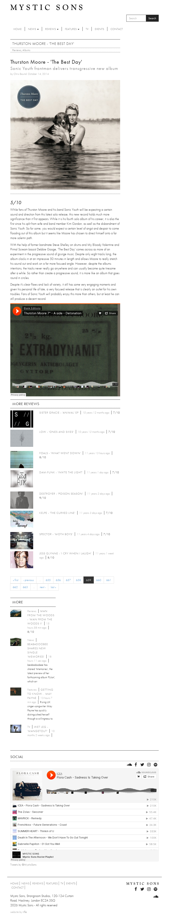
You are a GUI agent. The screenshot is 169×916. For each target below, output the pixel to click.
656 (58, 580)
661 (108, 580)
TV (87, 29)
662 (15, 587)
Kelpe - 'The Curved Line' (57, 513)
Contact (116, 29)
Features (71, 29)
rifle (25, 912)
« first (15, 580)
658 (78, 580)
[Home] (46, 7)
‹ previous (28, 580)
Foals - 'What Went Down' (60, 453)
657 (68, 580)
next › (43, 587)
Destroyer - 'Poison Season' (61, 493)
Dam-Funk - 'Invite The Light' (61, 472)
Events (99, 29)
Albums (26, 50)
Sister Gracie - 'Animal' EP (59, 412)
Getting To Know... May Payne (40, 694)
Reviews (50, 29)
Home (17, 29)
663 (25, 587)
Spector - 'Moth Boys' (56, 534)
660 (98, 580)
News (32, 29)
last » (53, 587)
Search (152, 18)
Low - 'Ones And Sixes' (56, 432)
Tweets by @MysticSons (23, 864)
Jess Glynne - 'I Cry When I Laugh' (65, 553)
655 (48, 580)
